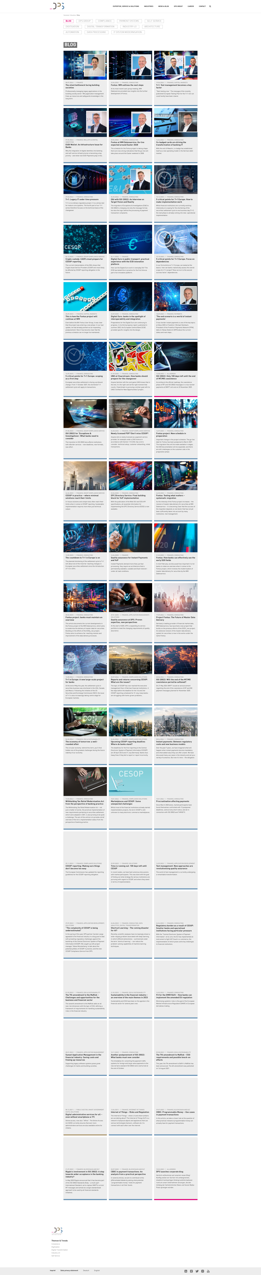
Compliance (105, 21)
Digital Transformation (100, 27)
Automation (72, 32)
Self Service (154, 21)
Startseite (66, 15)
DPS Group (85, 21)
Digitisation (72, 27)
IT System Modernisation (128, 32)
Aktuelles (73, 15)
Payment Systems (129, 21)
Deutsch (86, 1270)
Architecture (152, 27)
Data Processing (96, 32)
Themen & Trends (59, 1241)
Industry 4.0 (129, 27)
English (97, 1270)
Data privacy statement (69, 1270)
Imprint (52, 1270)
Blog (68, 21)
